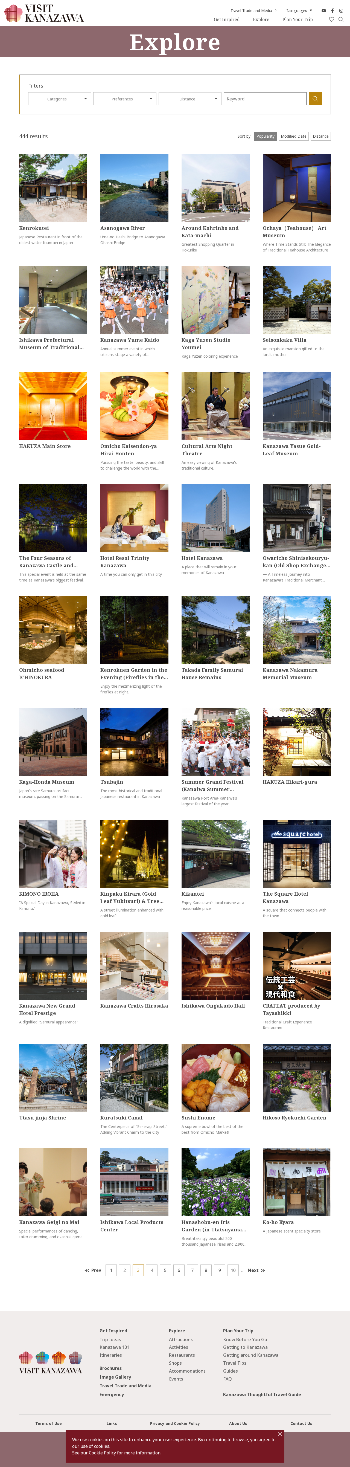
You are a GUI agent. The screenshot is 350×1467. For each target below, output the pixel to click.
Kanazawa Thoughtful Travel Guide (262, 1394)
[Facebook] (332, 11)
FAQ (227, 1379)
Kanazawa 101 (114, 1347)
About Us (238, 1423)
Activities (178, 1347)
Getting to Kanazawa (245, 1347)
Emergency (112, 1394)
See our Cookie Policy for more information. (116, 1453)
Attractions (181, 1339)
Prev (96, 1270)
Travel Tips (234, 1363)
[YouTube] (324, 11)
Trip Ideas (110, 1339)
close (280, 1434)
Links (112, 1423)
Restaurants (182, 1355)
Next (253, 1270)
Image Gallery (115, 1377)
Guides (230, 1371)
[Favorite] (331, 20)
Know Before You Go (245, 1339)
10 (233, 1270)
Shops (175, 1363)
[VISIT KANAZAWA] (44, 20)
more (24, 157)
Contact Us (301, 1423)
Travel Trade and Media (251, 10)
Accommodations (187, 1371)
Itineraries (111, 1355)
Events (176, 1379)
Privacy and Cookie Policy (175, 1423)
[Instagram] (341, 11)
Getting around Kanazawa (250, 1355)
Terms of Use (48, 1423)
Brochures (111, 1368)
